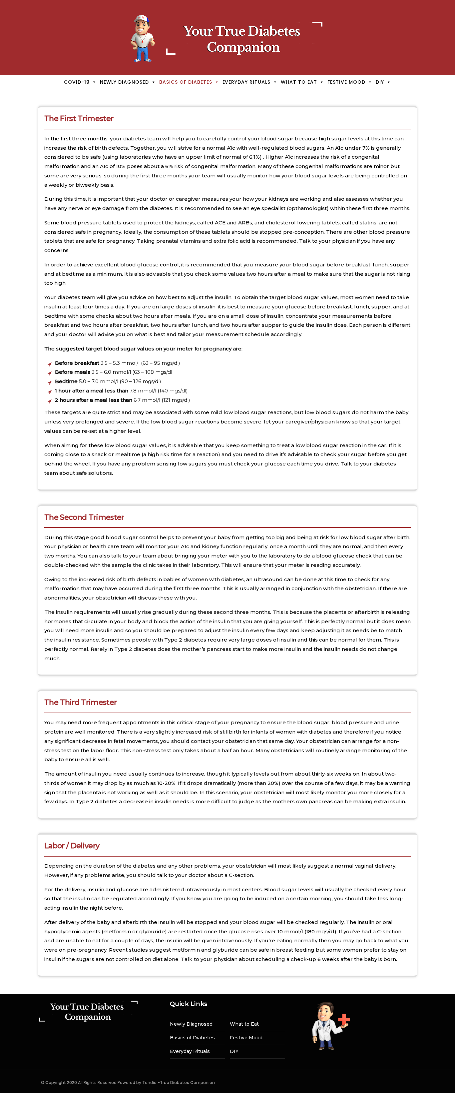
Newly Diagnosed (124, 82)
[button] (93, 82)
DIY (380, 82)
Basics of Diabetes (185, 82)
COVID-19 (77, 82)
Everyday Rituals (247, 82)
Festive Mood (346, 82)
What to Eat (299, 82)
